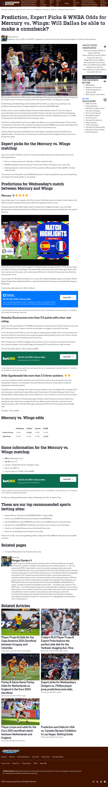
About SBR (43, 763)
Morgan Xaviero (20, 560)
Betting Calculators (23, 757)
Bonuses (3, 757)
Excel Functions (91, 118)
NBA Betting (90, 85)
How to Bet (35, 757)
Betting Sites (46, 757)
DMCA (35, 763)
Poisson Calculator (92, 125)
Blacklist (12, 757)
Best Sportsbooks (58, 757)
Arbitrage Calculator (93, 115)
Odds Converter (91, 103)
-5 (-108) (29, 432)
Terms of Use (5, 763)
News (67, 3)
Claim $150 (67, 357)
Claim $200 (67, 297)
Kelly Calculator (91, 122)
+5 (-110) (45, 436)
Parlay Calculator (92, 106)
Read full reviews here (93, 77)
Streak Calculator (92, 132)
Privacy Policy (26, 763)
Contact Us (15, 763)
